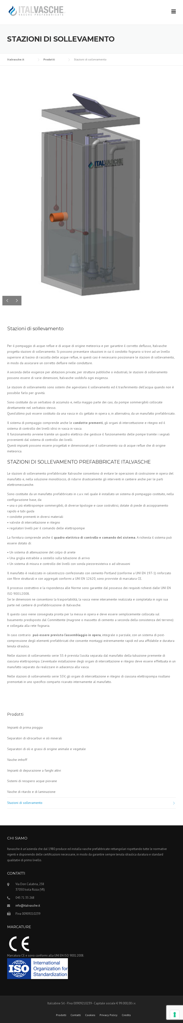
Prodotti (61, 1015)
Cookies (90, 1015)
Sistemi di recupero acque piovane (32, 781)
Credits (126, 1015)
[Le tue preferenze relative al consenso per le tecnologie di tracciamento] (174, 1014)
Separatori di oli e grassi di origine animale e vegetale (46, 749)
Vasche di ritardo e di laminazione (31, 792)
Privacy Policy (108, 1015)
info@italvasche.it (27, 906)
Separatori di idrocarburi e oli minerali (34, 738)
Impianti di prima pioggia (25, 727)
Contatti (76, 1015)
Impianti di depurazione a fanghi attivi (34, 770)
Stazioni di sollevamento (24, 803)
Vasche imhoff (17, 760)
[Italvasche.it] (37, 10)
